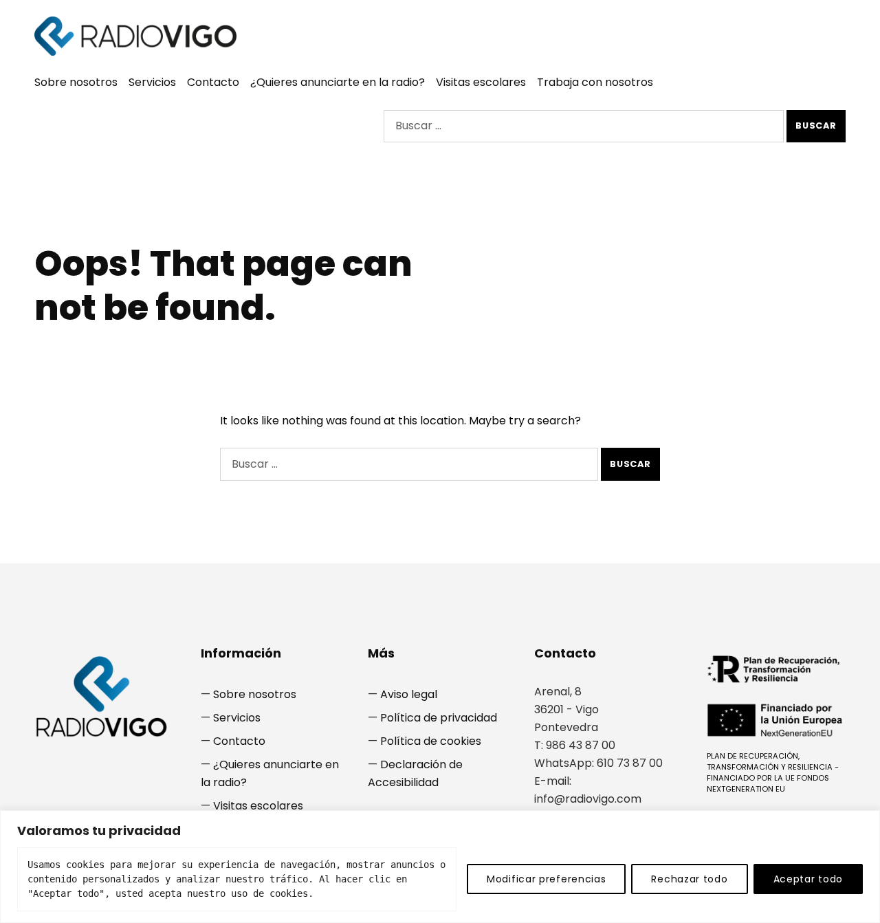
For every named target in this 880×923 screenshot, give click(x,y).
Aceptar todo (808, 879)
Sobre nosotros (76, 82)
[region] (440, 866)
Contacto (213, 82)
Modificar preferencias (546, 879)
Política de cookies (430, 741)
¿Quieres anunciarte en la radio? (337, 82)
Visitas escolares (481, 82)
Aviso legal (408, 694)
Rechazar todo (689, 879)
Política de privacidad (438, 718)
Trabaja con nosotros (595, 82)
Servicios (152, 82)
